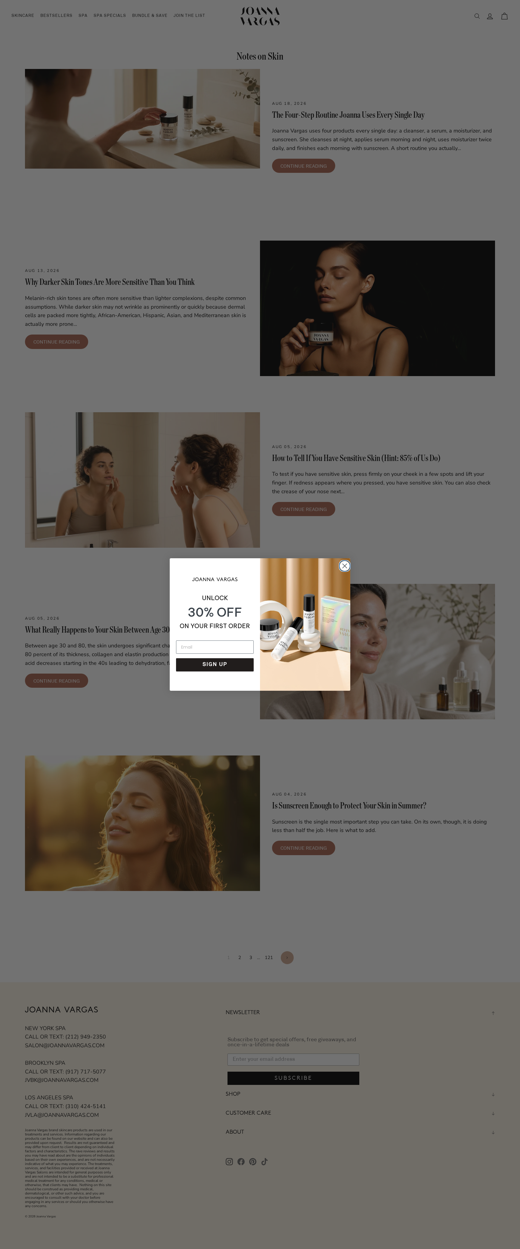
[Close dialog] (343, 565)
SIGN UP (215, 665)
